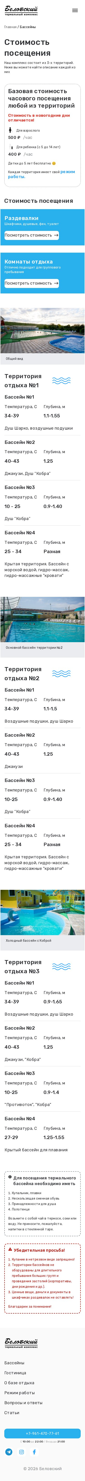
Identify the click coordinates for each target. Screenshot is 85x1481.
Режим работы (19, 1392)
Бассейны (14, 1362)
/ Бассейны (26, 27)
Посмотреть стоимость (28, 235)
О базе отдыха (19, 1382)
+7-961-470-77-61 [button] (42, 1433)
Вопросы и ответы (23, 1402)
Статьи (11, 1412)
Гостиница (15, 1372)
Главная (10, 27)
